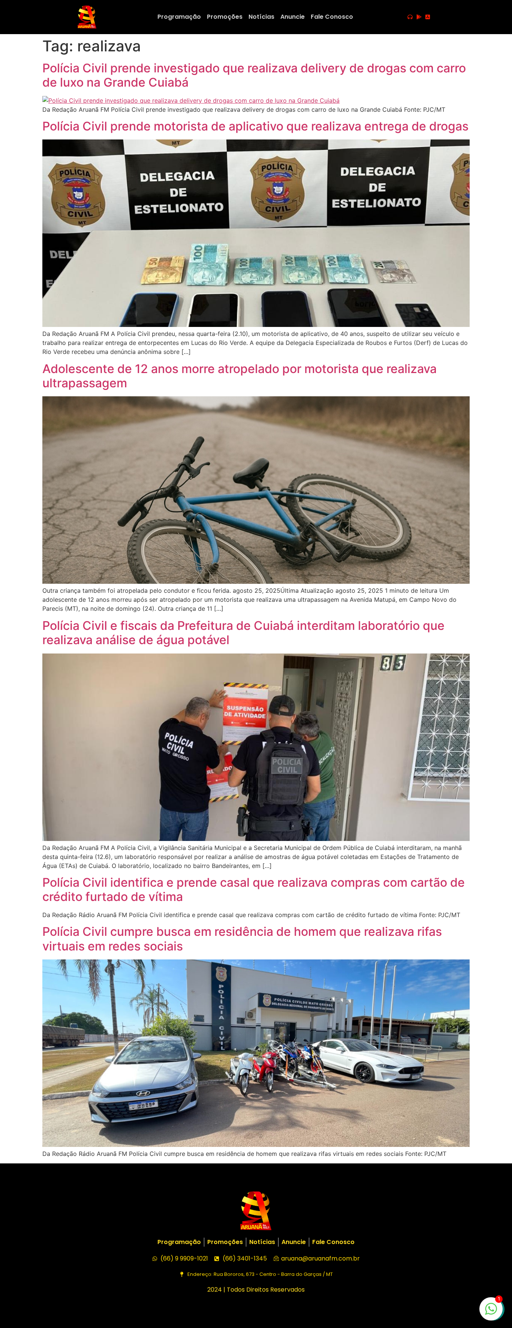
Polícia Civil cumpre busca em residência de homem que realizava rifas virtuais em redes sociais (242, 938)
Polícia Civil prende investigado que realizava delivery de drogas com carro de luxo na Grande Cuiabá (254, 75)
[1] (491, 1312)
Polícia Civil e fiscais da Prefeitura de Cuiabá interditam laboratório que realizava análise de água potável (243, 632)
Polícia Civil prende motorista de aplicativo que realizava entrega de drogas (255, 126)
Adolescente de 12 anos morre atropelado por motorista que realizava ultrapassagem (239, 375)
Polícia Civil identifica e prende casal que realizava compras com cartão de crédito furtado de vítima (253, 889)
